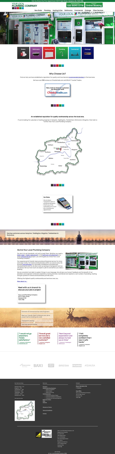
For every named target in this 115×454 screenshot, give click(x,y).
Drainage (88, 10)
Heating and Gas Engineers (49, 388)
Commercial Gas (47, 393)
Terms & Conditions (47, 410)
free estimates (27, 264)
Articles (45, 413)
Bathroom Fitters (47, 399)
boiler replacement (32, 255)
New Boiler (38, 10)
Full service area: (19, 398)
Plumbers (45, 386)
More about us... (22, 281)
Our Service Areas (19, 383)
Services (45, 383)
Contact (78, 383)
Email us (79, 387)
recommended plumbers (76, 77)
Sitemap (45, 402)
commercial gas (26, 256)
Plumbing (47, 10)
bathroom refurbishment (50, 255)
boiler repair (21, 255)
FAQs (44, 401)
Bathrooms (68, 10)
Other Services (98, 10)
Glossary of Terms (47, 407)
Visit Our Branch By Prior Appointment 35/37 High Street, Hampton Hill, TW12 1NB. (58, 1)
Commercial (78, 10)
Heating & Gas (57, 10)
